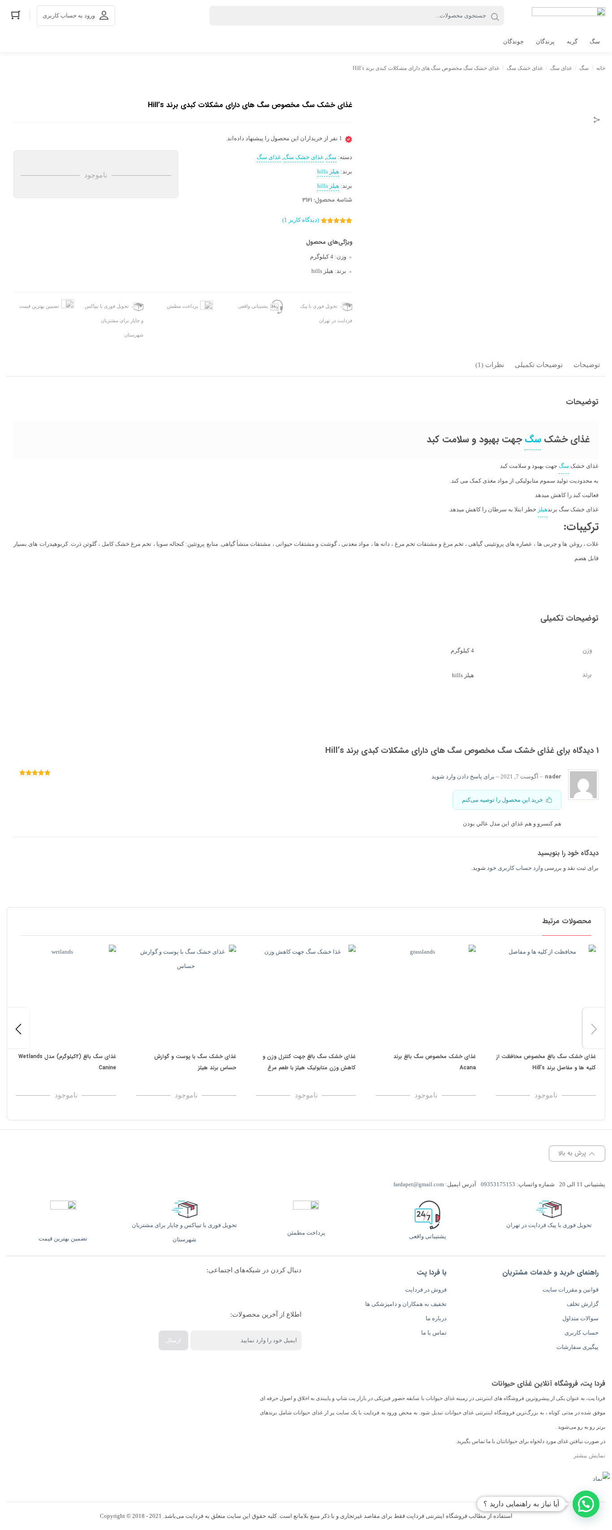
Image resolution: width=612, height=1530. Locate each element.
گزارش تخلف (583, 1304)
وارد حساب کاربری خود (515, 867)
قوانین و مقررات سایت (571, 1289)
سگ (584, 68)
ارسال (173, 1340)
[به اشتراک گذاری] (597, 120)
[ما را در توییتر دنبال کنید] (193, 1292)
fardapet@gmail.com (418, 1184)
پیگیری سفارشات (577, 1347)
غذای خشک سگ (525, 68)
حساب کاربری (582, 1332)
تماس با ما (434, 1332)
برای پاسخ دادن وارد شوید (463, 776)
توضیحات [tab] (586, 364)
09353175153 (498, 1184)
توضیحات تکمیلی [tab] (539, 364)
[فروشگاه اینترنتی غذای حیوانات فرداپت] (568, 15)
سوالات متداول (580, 1318)
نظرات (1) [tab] (489, 364)
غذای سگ (561, 68)
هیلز (542, 509)
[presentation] (18, 1028)
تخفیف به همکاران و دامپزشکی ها (406, 1304)
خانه (600, 68)
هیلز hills (328, 171)
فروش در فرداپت (426, 1289)
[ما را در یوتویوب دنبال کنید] (212, 1292)
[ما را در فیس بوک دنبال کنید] (269, 1292)
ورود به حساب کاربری (69, 15)
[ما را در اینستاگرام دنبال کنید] (288, 1292)
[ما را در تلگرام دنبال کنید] (250, 1292)
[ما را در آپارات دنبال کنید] (231, 1292)
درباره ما (436, 1318)
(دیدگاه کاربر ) (300, 219)
